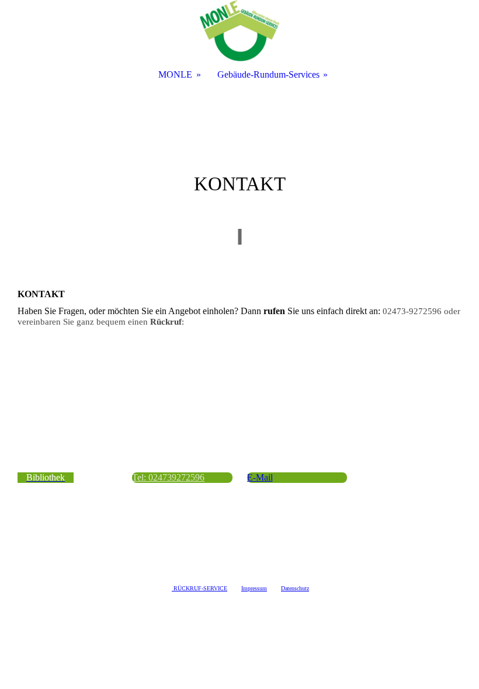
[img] (239, 30)
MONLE (175, 74)
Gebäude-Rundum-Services (268, 74)
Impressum (254, 588)
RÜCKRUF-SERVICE (200, 588)
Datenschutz (295, 588)
